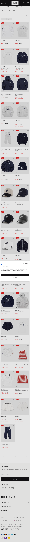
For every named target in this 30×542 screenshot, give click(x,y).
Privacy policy (26, 263)
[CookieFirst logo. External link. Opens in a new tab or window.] (1, 264)
